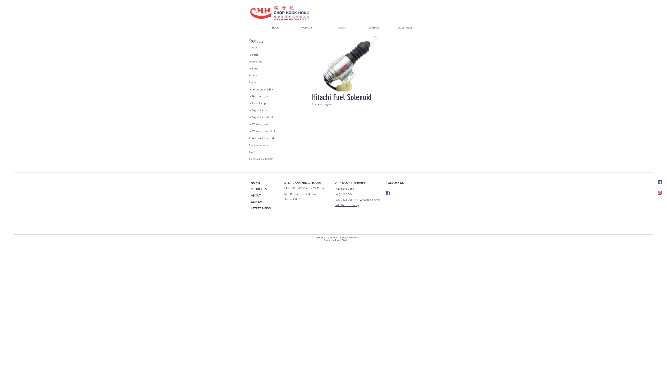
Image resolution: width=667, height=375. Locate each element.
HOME (255, 182)
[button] (263, 82)
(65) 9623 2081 (344, 199)
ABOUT (256, 195)
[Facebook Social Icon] (660, 182)
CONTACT (258, 202)
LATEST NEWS (261, 208)
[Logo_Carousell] (660, 193)
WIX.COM (342, 240)
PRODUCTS (259, 189)
